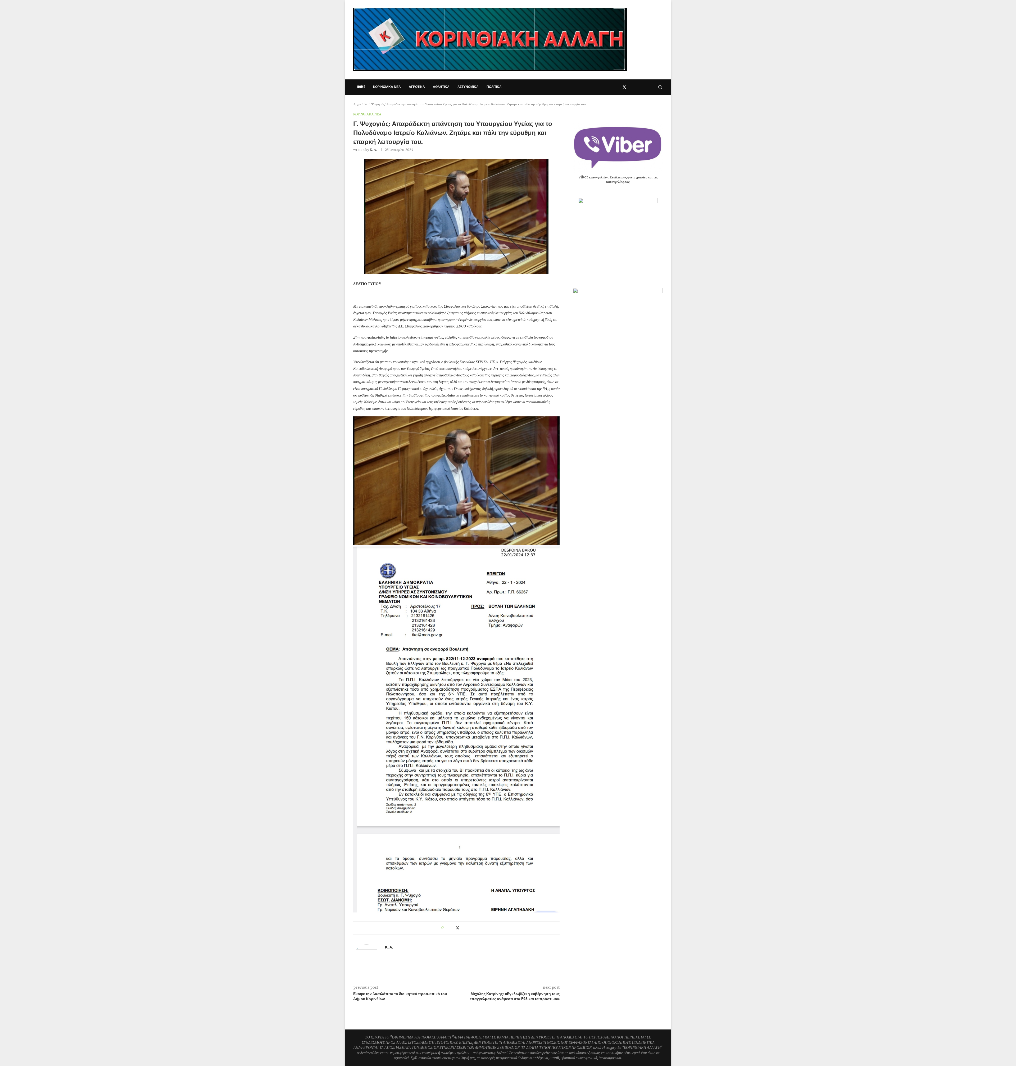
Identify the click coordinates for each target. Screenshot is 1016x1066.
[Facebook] (618, 87)
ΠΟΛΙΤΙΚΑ (494, 86)
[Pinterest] (635, 87)
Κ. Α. (373, 150)
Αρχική (358, 104)
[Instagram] (630, 87)
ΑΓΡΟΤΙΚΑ (417, 86)
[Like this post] (446, 927)
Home (361, 86)
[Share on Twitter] (457, 927)
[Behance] (652, 87)
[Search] (660, 87)
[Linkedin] (641, 87)
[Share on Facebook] (452, 927)
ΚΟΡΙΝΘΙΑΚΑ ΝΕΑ (387, 86)
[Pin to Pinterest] (462, 927)
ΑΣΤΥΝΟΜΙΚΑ (468, 86)
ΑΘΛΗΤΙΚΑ (441, 86)
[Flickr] (647, 87)
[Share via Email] (467, 927)
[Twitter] (624, 87)
